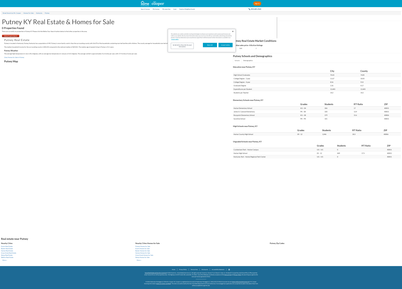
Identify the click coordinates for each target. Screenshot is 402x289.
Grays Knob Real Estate (8, 253)
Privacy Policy (183, 269)
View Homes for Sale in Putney (14, 57)
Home (173, 269)
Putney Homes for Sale (142, 246)
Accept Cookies (225, 45)
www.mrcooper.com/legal (163, 283)
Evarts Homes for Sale (142, 248)
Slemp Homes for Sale (142, 257)
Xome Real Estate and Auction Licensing (155, 273)
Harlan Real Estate (7, 251)
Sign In (257, 3)
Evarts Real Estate (7, 246)
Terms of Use (194, 269)
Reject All (210, 45)
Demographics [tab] (248, 60)
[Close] (233, 31)
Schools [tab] (237, 60)
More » (4, 260)
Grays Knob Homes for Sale (144, 255)
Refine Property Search (10, 36)
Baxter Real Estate (7, 248)
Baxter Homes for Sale (142, 251)
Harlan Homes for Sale (142, 253)
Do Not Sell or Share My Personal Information (182, 45)
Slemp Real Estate (6, 255)
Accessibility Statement (218, 269)
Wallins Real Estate (7, 257)
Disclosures (205, 269)
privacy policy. (175, 39)
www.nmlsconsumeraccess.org (240, 282)
